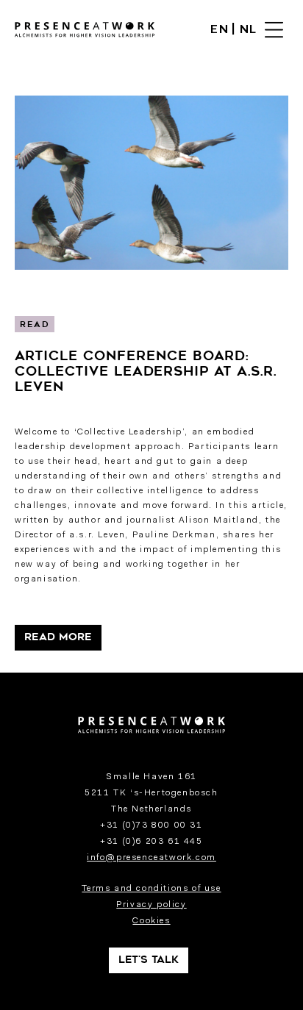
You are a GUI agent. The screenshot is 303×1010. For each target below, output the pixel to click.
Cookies (151, 921)
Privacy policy (151, 904)
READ (34, 325)
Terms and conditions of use (151, 888)
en (219, 30)
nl (248, 30)
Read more (58, 637)
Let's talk (148, 960)
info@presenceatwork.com (151, 857)
